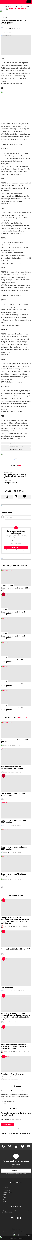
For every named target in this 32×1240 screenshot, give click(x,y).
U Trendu (25, 6)
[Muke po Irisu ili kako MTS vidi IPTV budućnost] (16, 938)
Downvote (24, 497)
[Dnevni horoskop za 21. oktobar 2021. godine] (16, 649)
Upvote (7, 497)
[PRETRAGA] (20, 2)
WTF (4, 1199)
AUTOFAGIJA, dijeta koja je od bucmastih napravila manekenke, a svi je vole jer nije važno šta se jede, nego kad (15, 1016)
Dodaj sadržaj (28, 1)
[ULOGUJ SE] (23, 2)
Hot (16, 6)
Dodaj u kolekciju (16, 449)
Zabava (4, 585)
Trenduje (3, 594)
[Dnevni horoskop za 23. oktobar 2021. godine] (16, 625)
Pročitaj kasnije (17, 443)
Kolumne (5, 1189)
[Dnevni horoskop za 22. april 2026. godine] (16, 577)
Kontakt (5, 1232)
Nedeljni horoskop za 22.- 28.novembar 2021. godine (12, 767)
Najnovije (7, 6)
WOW (4, 1197)
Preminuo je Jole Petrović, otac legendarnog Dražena (13, 1075)
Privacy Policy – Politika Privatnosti (19, 1232)
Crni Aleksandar (7, 987)
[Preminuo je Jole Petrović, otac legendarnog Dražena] (16, 1064)
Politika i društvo (7, 1192)
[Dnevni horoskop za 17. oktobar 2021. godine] (16, 697)
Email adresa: (16, 540)
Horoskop (10, 585)
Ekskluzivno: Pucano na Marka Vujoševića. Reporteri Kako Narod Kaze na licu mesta (15, 1046)
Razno (4, 1194)
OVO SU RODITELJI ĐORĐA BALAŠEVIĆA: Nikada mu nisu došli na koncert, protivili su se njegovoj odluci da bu (15, 920)
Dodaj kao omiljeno (16, 446)
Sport (4, 1196)
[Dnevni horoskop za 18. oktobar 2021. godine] (16, 673)
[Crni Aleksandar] (16, 972)
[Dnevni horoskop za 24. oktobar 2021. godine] (16, 601)
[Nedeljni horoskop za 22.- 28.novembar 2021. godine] (16, 756)
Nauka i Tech (6, 1190)
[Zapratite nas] (17, 2)
